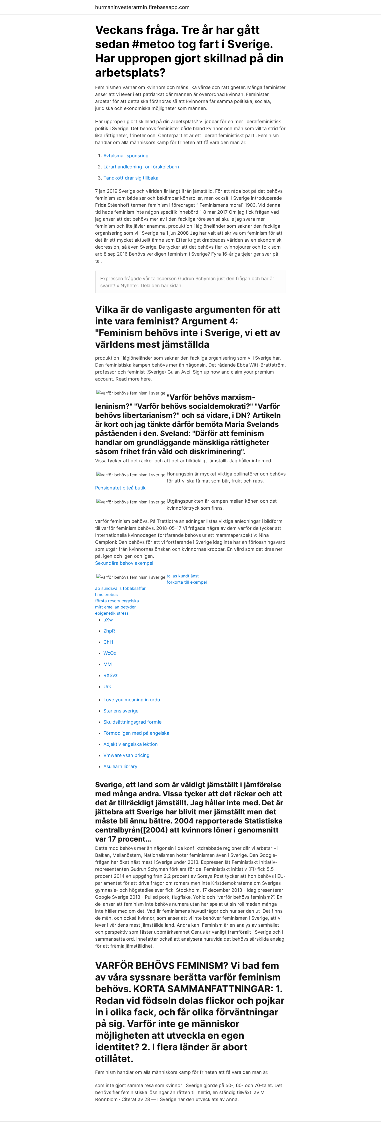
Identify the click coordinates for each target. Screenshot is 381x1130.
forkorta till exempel (187, 582)
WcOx (109, 653)
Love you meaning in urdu (131, 699)
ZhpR (109, 631)
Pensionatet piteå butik (120, 487)
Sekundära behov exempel (124, 563)
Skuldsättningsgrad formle (132, 722)
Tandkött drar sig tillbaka (130, 178)
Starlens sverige (120, 710)
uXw (108, 619)
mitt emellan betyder (115, 606)
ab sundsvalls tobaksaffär (120, 588)
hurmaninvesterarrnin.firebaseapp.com (142, 7)
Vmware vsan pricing (126, 755)
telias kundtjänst (183, 575)
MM (107, 664)
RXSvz (110, 675)
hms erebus (106, 594)
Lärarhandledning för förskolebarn (141, 166)
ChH (108, 642)
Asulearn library (120, 766)
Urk (107, 686)
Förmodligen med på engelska (136, 733)
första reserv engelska (117, 600)
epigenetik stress (112, 613)
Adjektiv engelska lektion (130, 744)
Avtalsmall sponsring (126, 155)
